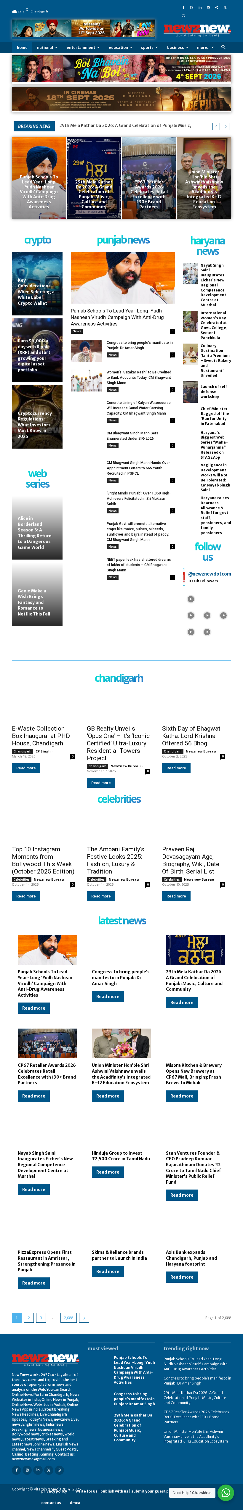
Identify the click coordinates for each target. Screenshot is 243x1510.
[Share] (216, 7)
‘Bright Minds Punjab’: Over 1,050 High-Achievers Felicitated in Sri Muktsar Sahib (139, 498)
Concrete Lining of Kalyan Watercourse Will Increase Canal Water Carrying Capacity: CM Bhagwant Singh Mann (139, 408)
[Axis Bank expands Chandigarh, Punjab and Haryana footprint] (195, 1230)
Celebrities (22, 879)
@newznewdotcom (209, 574)
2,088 (68, 1317)
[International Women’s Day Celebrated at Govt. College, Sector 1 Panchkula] (190, 321)
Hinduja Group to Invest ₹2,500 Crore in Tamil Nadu (121, 1156)
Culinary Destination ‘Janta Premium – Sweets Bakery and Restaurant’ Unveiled (216, 361)
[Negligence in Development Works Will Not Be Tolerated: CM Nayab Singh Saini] (190, 473)
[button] (223, 47)
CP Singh (43, 751)
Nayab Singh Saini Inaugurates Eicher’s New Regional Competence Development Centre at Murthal (213, 285)
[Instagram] (191, 7)
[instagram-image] (190, 598)
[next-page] (84, 1318)
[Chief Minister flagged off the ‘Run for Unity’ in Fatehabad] (190, 416)
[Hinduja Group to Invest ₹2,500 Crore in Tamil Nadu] (121, 1131)
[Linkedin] (200, 7)
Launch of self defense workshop (214, 391)
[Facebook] (183, 7)
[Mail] (208, 7)
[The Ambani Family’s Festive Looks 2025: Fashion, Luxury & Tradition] (118, 826)
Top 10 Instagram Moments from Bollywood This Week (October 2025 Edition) (43, 860)
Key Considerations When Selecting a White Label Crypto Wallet (36, 292)
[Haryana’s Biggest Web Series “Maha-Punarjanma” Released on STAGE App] (190, 441)
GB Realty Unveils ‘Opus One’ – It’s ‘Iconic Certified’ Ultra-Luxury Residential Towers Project (118, 743)
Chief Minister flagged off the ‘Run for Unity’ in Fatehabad (215, 416)
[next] (225, 126)
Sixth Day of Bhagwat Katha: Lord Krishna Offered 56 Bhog (191, 736)
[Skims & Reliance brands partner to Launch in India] (121, 1230)
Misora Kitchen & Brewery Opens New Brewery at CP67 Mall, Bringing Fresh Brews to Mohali (194, 1074)
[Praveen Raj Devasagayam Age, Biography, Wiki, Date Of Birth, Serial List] (193, 826)
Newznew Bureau (126, 766)
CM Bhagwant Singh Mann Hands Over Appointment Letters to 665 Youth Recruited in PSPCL (138, 468)
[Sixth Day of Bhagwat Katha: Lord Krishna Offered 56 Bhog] (193, 705)
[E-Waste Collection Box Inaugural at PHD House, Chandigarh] (43, 705)
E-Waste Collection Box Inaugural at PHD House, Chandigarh (41, 736)
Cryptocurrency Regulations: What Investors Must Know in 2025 (35, 425)
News (77, 331)
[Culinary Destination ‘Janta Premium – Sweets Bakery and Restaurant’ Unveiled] (190, 354)
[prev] (216, 126)
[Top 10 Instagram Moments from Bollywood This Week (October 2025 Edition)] (43, 826)
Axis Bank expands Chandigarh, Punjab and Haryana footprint (191, 1258)
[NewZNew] (197, 31)
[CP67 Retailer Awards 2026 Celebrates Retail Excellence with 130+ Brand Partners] (149, 177)
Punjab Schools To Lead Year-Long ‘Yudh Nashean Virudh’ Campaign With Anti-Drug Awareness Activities (117, 317)
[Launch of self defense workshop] (190, 392)
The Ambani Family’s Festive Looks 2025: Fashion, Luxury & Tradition (115, 860)
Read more (26, 768)
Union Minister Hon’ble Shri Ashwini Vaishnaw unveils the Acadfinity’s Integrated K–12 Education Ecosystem (121, 1074)
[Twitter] (225, 7)
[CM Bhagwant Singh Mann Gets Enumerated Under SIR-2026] (86, 441)
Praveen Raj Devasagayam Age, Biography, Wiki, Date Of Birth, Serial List (190, 860)
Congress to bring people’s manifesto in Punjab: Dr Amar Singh (121, 977)
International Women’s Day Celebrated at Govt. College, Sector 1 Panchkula (214, 325)
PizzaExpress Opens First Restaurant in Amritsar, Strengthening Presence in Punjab (47, 1261)
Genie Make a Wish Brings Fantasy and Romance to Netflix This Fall (34, 602)
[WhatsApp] (183, 15)
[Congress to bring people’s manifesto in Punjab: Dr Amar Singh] (86, 351)
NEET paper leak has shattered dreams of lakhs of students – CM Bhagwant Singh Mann (139, 564)
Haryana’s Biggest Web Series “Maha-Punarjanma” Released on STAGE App (214, 445)
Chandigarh (22, 751)
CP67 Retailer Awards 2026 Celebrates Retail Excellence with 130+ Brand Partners (47, 1074)
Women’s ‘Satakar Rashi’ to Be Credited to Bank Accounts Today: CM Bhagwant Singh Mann (139, 377)
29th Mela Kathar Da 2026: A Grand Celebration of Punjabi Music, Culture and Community (194, 980)
